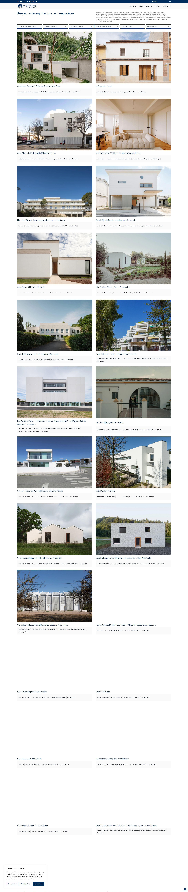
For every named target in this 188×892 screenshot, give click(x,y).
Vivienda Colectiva (116, 358)
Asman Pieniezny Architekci (41, 359)
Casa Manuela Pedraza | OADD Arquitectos (36, 153)
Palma (52, 92)
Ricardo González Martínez (54, 428)
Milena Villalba (132, 92)
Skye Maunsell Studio (144, 830)
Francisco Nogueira (144, 159)
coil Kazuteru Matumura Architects (127, 226)
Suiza (162, 563)
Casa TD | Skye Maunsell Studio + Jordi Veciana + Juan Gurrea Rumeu (126, 825)
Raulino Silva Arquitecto (46, 496)
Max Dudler (41, 831)
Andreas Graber (151, 563)
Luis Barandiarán (62, 159)
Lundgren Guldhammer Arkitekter (49, 563)
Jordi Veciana (121, 830)
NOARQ (125, 496)
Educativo (22, 359)
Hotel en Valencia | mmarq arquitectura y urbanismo (41, 220)
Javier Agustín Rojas (71, 629)
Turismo (21, 226)
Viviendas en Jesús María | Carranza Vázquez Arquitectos (42, 624)
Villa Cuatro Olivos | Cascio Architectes (113, 287)
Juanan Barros (61, 697)
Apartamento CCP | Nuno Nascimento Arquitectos (118, 153)
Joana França (60, 293)
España (143, 92)
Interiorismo (100, 159)
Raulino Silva (64, 496)
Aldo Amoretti (140, 293)
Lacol (118, 92)
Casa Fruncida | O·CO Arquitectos (32, 691)
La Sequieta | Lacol (104, 86)
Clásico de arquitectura (104, 358)
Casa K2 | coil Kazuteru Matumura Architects (116, 220)
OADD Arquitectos (44, 159)
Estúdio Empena (43, 293)
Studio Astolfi (36, 764)
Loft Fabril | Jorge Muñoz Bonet (109, 422)
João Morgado (140, 496)
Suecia (85, 563)
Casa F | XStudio (103, 691)
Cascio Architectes (122, 293)
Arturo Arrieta (66, 92)
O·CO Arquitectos (44, 697)
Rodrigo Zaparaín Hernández (71, 428)
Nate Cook (60, 359)
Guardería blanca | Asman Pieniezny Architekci (38, 354)
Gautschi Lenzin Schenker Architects (128, 563)
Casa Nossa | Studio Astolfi (29, 758)
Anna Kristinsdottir (72, 563)
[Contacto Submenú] (170, 6)
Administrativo (101, 496)
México (77, 92)
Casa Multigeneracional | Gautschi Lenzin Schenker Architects (123, 557)
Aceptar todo (38, 884)
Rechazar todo (25, 884)
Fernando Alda (135, 630)
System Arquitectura (117, 630)
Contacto (165, 6)
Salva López (162, 830)
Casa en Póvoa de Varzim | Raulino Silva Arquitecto (40, 491)
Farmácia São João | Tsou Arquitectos (112, 758)
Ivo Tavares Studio (140, 764)
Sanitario (106, 764)
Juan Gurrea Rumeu (132, 830)
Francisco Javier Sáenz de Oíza (140, 358)
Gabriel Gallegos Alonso (32, 431)
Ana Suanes (149, 429)
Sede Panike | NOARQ (105, 491)
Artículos (149, 6)
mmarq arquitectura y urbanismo (42, 226)
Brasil (70, 293)
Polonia (70, 359)
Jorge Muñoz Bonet (132, 429)
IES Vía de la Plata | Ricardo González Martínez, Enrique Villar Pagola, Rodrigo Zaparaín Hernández (51, 422)
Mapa (141, 6)
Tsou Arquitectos (122, 764)
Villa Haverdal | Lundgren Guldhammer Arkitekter (39, 557)
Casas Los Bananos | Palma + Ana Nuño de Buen (39, 86)
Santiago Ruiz (81, 629)
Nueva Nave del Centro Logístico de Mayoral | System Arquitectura (126, 624)
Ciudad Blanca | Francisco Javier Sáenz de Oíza (116, 354)
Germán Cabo (64, 226)
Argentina (75, 159)
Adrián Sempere (161, 358)
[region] (25, 876)
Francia (151, 293)
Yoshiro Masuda (150, 226)
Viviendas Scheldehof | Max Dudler (32, 825)
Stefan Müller (56, 831)
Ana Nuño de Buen (44, 92)
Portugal (157, 159)
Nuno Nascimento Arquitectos (122, 159)
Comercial (100, 764)
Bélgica (67, 831)
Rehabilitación (101, 429)
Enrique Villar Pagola (39, 428)
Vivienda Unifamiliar (24, 92)
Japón (161, 226)
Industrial (99, 630)
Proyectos (132, 6)
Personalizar (12, 884)
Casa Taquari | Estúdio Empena (31, 287)
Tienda (157, 6)
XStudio (119, 697)
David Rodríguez (134, 697)
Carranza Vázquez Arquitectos (48, 629)
